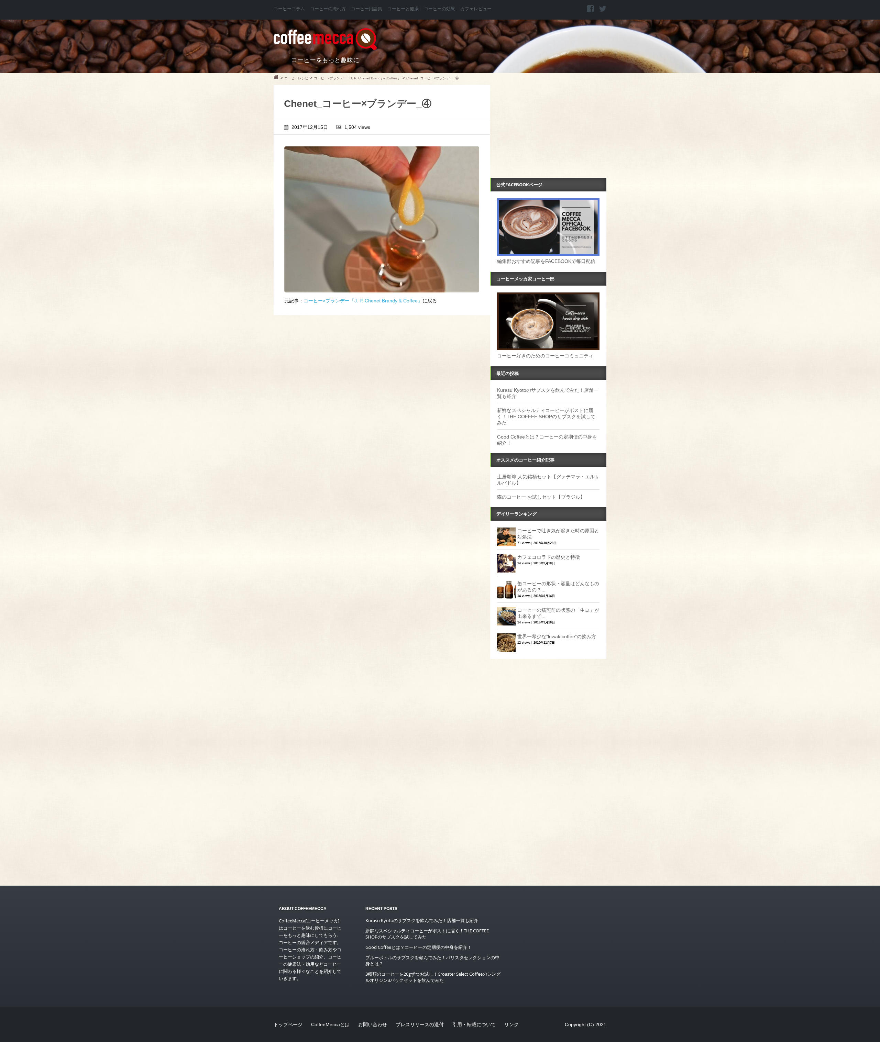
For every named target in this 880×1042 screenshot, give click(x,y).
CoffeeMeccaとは (330, 1024)
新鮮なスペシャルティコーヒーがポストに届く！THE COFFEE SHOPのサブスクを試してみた (546, 416)
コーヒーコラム (289, 9)
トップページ (288, 1024)
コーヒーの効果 (439, 9)
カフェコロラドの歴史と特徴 (548, 557)
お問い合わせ (372, 1024)
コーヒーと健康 (403, 9)
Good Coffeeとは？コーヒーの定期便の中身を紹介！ (418, 947)
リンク (511, 1024)
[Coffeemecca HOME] (276, 78)
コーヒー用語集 (366, 9)
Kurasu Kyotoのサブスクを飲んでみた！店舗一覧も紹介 (421, 920)
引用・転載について (474, 1024)
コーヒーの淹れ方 (328, 9)
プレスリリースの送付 (420, 1024)
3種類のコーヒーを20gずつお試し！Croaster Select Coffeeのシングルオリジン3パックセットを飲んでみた (432, 977)
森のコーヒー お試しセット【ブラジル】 (541, 497)
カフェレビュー (476, 9)
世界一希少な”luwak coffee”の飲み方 (556, 636)
